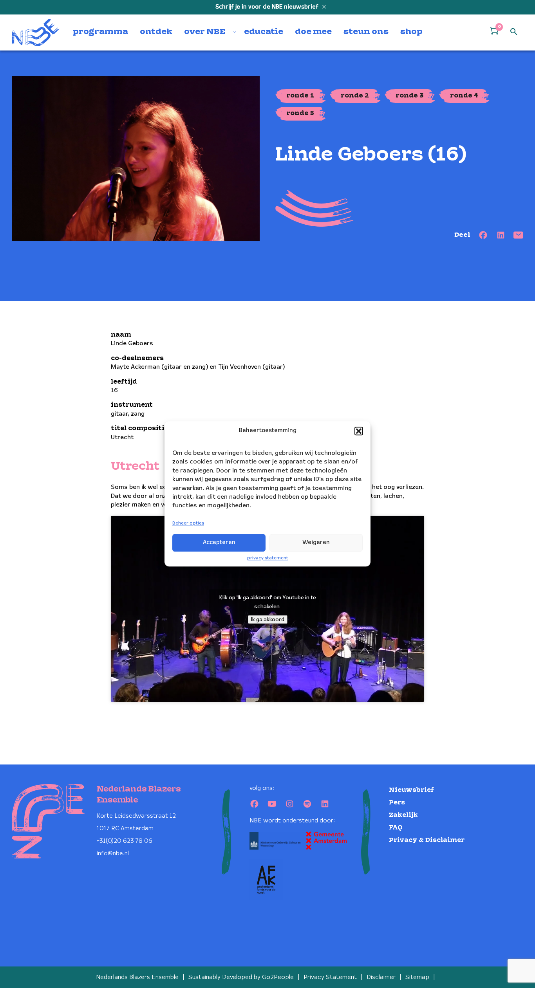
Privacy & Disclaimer (427, 840)
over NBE (204, 32)
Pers (397, 803)
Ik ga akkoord (267, 619)
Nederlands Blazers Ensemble (137, 977)
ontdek (156, 32)
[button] (359, 431)
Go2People (278, 977)
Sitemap (417, 977)
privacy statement (267, 558)
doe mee (313, 32)
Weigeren (316, 542)
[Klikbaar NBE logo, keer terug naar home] (36, 32)
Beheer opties (188, 523)
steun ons (366, 32)
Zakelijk (403, 815)
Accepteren (219, 542)
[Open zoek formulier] (513, 32)
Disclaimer (381, 977)
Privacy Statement (330, 977)
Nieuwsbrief (411, 790)
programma (100, 32)
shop (411, 32)
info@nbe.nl (113, 853)
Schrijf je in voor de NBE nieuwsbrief (267, 7)
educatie (263, 32)
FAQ (396, 828)
